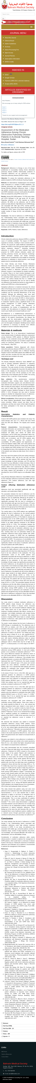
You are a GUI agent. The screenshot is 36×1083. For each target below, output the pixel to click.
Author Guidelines (10, 43)
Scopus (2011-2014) (11, 84)
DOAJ (7, 75)
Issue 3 (4, 110)
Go (3, 18)
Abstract (5, 1023)
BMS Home (4, 1051)
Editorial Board (9, 40)
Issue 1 (4, 107)
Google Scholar (10, 78)
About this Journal (10, 37)
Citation (5, 1031)
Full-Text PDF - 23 (8, 1028)
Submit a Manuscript (6, 1054)
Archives (7, 47)
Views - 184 (6, 1033)
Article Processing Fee (12, 49)
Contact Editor (4, 1056)
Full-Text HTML (7, 1026)
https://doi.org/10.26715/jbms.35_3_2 (12, 124)
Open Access (9, 52)
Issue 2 (4, 109)
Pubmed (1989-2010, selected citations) (17, 80)
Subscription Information (12, 59)
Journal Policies (10, 56)
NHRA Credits (9, 62)
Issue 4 (4, 112)
